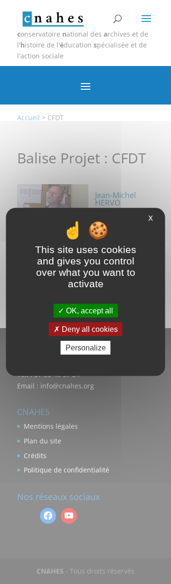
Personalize (86, 348)
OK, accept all (88, 311)
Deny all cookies (89, 329)
